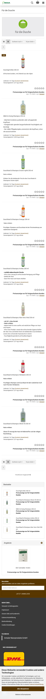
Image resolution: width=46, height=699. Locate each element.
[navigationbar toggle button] (43, 3)
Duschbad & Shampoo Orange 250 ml (16, 219)
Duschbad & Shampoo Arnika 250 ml (16, 268)
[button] (4, 42)
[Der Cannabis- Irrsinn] (23, 555)
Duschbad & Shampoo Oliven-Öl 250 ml (16, 424)
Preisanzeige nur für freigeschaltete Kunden (23, 572)
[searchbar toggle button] (32, 3)
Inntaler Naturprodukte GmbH (15, 638)
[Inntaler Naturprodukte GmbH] (5, 3)
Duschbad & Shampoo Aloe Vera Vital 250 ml (18, 317)
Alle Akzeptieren (23, 689)
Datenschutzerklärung (36, 684)
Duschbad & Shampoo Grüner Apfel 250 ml (18, 170)
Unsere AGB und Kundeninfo (11, 614)
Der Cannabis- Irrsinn (23, 568)
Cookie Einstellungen (8, 625)
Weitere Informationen (23, 694)
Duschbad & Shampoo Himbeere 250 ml (17, 375)
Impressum (5, 610)
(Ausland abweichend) (21, 81)
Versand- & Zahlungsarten (10, 606)
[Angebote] (42, 543)
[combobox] (17, 42)
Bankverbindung (7, 621)
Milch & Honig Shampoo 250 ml (14, 116)
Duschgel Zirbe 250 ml (11, 70)
